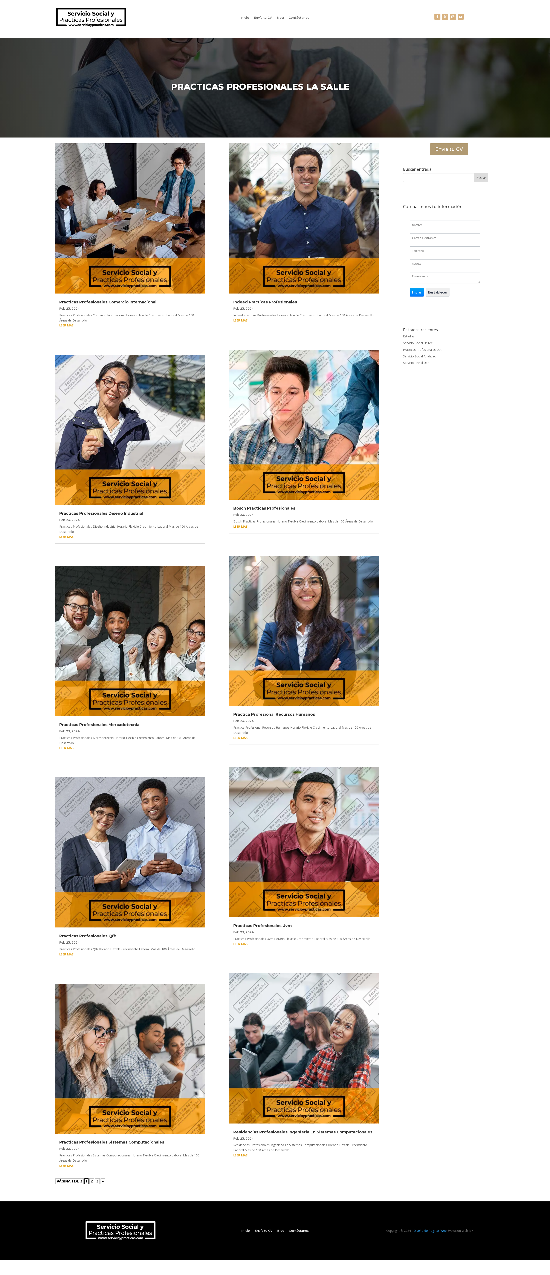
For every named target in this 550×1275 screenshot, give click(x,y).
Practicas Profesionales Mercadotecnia (99, 724)
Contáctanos (299, 18)
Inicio (244, 18)
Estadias (409, 336)
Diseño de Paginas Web (430, 1231)
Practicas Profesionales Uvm (262, 925)
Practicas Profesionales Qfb (87, 936)
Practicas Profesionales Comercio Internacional (107, 302)
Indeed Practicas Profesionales (265, 302)
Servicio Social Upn (416, 363)
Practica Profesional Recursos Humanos (274, 714)
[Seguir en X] (445, 17)
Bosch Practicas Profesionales (264, 508)
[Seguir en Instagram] (453, 17)
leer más (66, 325)
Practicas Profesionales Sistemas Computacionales (111, 1142)
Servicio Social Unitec (417, 343)
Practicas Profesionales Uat (422, 350)
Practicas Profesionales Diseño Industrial (101, 513)
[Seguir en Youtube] (461, 17)
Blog (280, 18)
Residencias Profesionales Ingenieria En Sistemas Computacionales (302, 1132)
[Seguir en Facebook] (437, 17)
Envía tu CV (263, 18)
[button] (417, 292)
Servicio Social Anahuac (419, 356)
